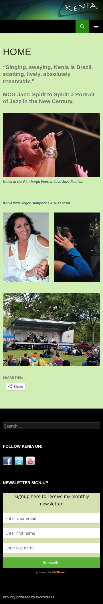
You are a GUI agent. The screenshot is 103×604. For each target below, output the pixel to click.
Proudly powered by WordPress (28, 597)
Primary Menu (96, 26)
